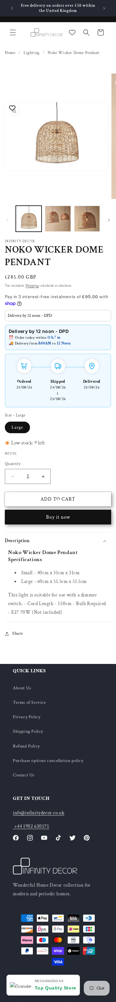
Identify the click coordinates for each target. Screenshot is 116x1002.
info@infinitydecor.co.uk (38, 813)
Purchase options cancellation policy (48, 761)
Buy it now (58, 517)
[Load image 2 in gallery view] (58, 218)
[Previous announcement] (12, 8)
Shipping (32, 286)
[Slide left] (7, 220)
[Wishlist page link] (72, 32)
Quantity (13, 464)
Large (17, 427)
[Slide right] (109, 220)
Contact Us (23, 775)
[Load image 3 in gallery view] (87, 218)
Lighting (32, 53)
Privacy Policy (26, 717)
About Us (22, 688)
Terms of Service (29, 702)
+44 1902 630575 (31, 826)
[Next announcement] (104, 8)
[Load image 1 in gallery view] (29, 218)
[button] (13, 32)
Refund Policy (26, 746)
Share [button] (17, 633)
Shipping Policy (28, 731)
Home (10, 53)
